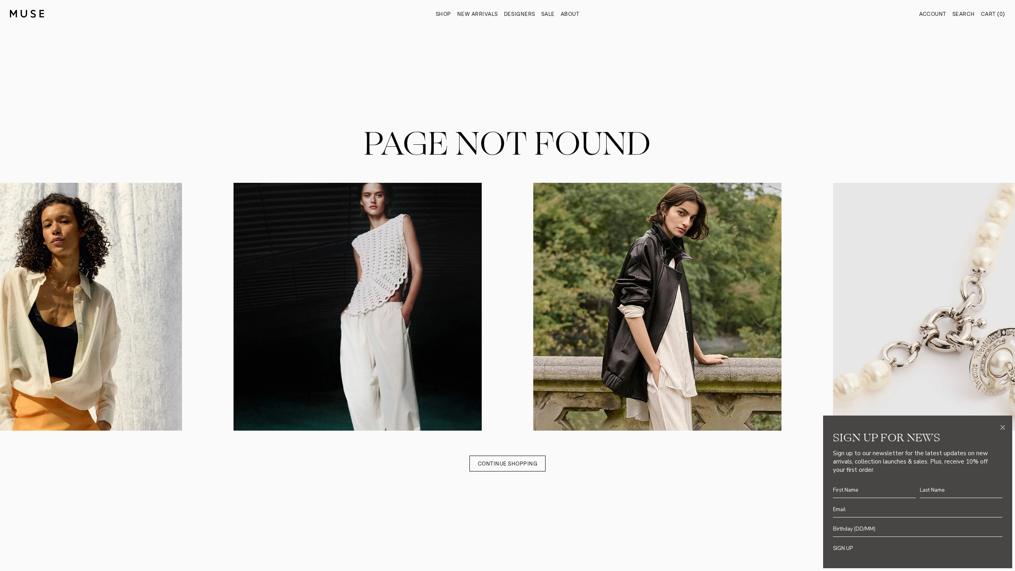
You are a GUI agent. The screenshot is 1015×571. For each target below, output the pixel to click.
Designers (519, 14)
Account (932, 14)
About (570, 14)
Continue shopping (508, 464)
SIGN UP (843, 548)
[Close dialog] (1002, 427)
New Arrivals (477, 14)
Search (963, 14)
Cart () (993, 14)
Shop (443, 14)
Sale (548, 14)
